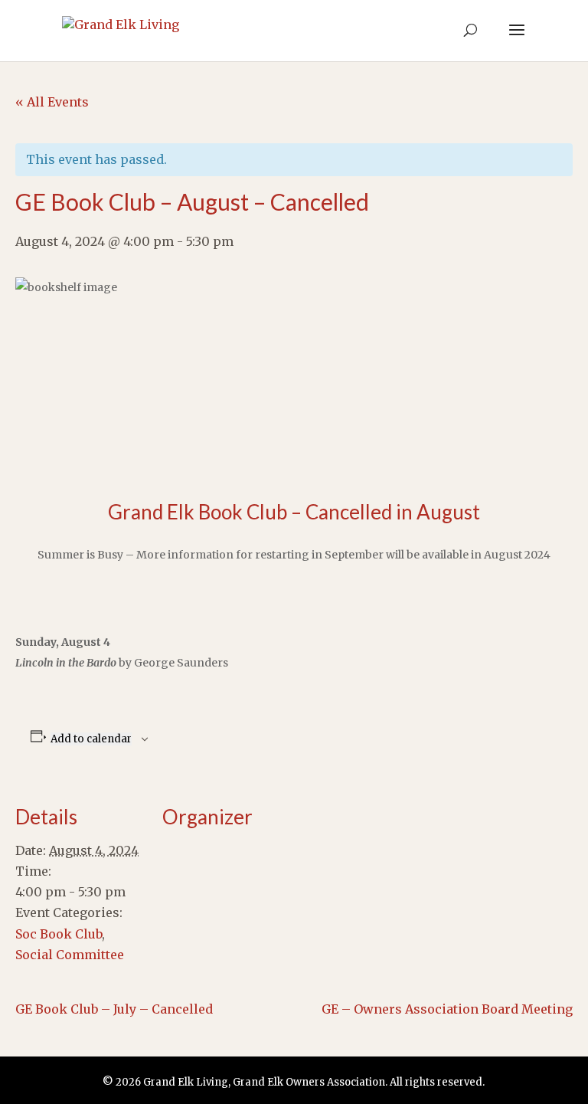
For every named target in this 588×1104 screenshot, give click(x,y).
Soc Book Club (58, 934)
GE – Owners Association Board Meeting (447, 1009)
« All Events (52, 102)
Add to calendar (91, 738)
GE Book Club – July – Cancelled (114, 1009)
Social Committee (69, 954)
